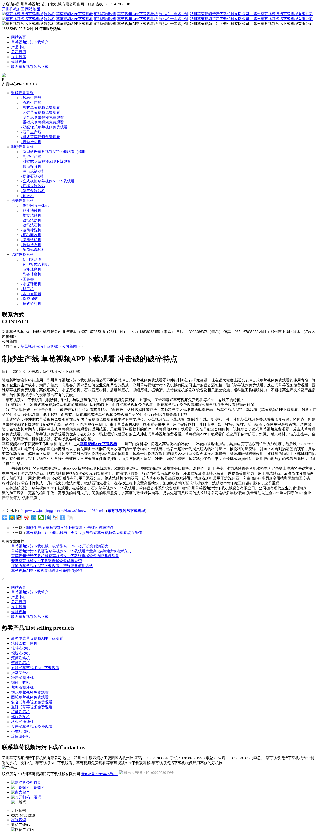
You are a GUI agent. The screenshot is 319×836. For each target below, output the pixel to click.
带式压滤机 (20, 732)
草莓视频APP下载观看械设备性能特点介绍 (46, 571)
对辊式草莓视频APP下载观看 (35, 668)
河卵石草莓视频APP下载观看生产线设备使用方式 (52, 566)
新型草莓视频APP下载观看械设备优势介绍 (46, 561)
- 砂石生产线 (31, 98)
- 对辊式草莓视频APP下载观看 (46, 161)
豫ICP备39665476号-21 (99, 774)
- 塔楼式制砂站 (33, 186)
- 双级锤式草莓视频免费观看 (44, 127)
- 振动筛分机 (31, 166)
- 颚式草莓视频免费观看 (40, 107)
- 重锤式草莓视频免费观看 (42, 122)
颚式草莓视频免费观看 (30, 692)
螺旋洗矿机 (20, 717)
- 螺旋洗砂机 (31, 215)
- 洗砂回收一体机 (35, 206)
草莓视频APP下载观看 (98, 444)
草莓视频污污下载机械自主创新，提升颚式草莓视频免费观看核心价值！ (86, 533)
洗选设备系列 (22, 201)
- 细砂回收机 (31, 235)
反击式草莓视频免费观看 (31, 727)
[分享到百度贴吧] (48, 517)
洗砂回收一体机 (24, 643)
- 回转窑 (27, 279)
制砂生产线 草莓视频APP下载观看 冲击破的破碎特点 (69, 528)
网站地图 (32, 9)
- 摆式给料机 (31, 304)
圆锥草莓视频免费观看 (30, 697)
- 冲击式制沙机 (33, 171)
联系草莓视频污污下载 (30, 67)
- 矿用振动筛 (31, 259)
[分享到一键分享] (63, 517)
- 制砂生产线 (31, 157)
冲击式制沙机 (22, 678)
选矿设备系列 (22, 255)
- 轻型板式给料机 (35, 264)
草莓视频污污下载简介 (30, 42)
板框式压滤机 (22, 722)
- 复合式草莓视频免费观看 (42, 117)
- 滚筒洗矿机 (31, 240)
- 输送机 (27, 196)
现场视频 (18, 62)
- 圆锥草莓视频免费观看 (40, 112)
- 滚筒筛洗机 (31, 230)
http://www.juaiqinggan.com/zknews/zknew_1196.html (62, 511)
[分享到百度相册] (55, 517)
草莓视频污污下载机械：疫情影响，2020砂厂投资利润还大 (59, 546)
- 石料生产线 (31, 103)
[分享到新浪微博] (26, 517)
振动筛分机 (20, 673)
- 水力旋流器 (31, 294)
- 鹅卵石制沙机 (33, 176)
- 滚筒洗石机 (31, 225)
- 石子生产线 (31, 132)
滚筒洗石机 (20, 663)
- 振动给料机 (31, 142)
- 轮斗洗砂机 (31, 210)
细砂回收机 (20, 682)
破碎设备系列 (22, 93)
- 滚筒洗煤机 (31, 220)
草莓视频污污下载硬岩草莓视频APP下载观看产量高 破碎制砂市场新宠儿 (71, 551)
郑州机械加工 (13, 9)
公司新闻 (18, 52)
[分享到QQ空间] (12, 517)
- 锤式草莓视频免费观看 (40, 137)
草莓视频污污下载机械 (39, 346)
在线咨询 (18, 820)
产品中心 (18, 47)
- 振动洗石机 (31, 245)
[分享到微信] (41, 517)
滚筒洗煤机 (20, 658)
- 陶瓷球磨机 (31, 274)
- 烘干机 (27, 289)
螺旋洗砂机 (20, 653)
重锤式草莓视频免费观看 (31, 707)
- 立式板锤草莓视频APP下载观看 (47, 181)
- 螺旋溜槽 (29, 299)
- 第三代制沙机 (33, 191)
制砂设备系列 (22, 147)
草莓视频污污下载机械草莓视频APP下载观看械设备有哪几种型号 (65, 556)
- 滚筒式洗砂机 (33, 250)
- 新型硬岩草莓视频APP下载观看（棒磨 (53, 152)
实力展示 (18, 57)
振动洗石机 (20, 712)
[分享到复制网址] (70, 517)
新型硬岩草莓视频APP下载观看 (37, 638)
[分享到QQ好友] (19, 517)
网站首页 (18, 37)
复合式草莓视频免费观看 (31, 702)
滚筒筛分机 (20, 736)
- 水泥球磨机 (31, 284)
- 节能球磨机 (31, 269)
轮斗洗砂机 (20, 648)
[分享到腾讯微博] (34, 517)
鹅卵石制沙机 (22, 687)
